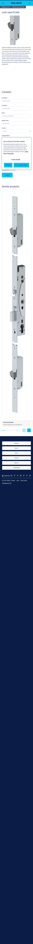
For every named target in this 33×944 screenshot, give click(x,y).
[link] (7, 7)
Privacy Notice (10, 153)
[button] (18, 7)
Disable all (8, 165)
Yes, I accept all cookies (21, 165)
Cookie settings (15, 159)
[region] (16, 153)
